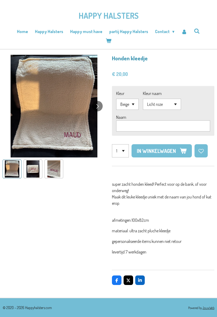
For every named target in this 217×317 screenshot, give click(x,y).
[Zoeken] (197, 31)
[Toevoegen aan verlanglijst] (201, 150)
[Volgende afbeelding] (97, 106)
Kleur (120, 93)
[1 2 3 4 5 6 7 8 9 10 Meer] (120, 150)
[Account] (184, 31)
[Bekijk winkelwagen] (108, 40)
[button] (12, 169)
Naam (121, 117)
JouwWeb (208, 308)
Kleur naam (152, 93)
